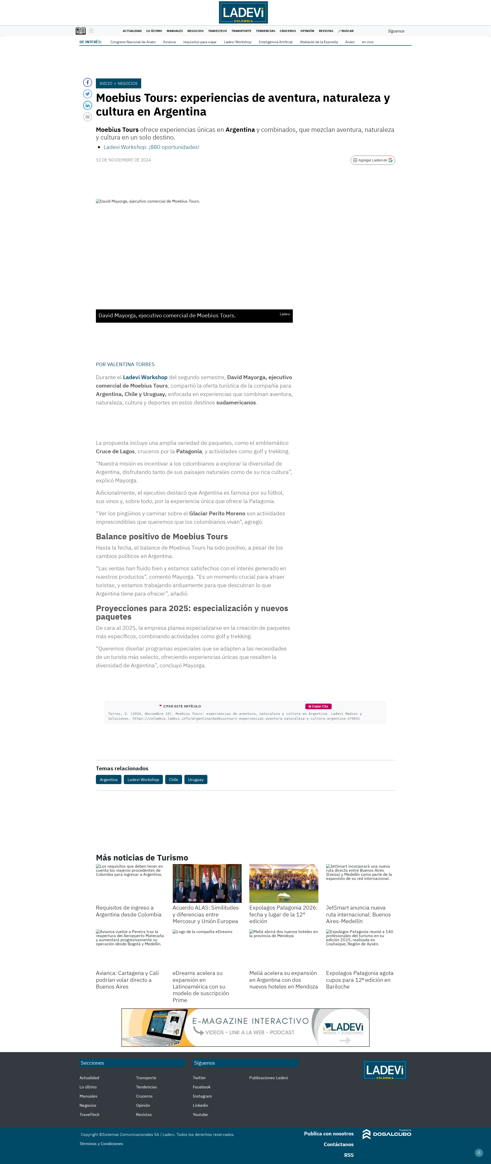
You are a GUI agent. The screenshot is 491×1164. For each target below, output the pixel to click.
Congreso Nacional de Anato (133, 42)
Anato (350, 42)
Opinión (307, 31)
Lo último (154, 31)
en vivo (368, 42)
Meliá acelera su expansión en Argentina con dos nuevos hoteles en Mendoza (283, 979)
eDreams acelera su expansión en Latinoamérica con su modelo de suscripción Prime (201, 986)
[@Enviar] (87, 116)
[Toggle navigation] (90, 30)
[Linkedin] (87, 105)
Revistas (326, 31)
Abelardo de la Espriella (319, 42)
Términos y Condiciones (101, 1143)
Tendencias (265, 31)
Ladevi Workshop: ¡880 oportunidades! (151, 146)
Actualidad (132, 31)
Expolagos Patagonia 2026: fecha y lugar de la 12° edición (283, 914)
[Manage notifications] (479, 1153)
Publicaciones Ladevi (268, 1077)
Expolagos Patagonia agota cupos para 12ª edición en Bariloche (360, 979)
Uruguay (196, 779)
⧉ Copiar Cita (318, 706)
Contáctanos (339, 1144)
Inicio (105, 83)
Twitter (199, 1077)
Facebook (201, 1086)
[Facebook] (87, 82)
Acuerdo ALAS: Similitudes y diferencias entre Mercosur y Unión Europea (206, 914)
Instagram (202, 1096)
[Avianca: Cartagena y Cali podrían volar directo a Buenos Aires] (130, 948)
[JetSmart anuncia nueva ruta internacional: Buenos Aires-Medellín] (360, 883)
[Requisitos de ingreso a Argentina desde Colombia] (130, 883)
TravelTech (217, 31)
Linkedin (200, 1105)
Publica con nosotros (329, 1133)
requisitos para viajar (200, 42)
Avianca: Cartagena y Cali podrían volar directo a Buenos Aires (127, 979)
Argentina (109, 779)
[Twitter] (87, 93)
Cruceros (288, 31)
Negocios (195, 31)
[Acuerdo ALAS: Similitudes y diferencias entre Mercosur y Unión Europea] (207, 883)
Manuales (175, 31)
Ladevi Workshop (237, 42)
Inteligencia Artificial (276, 42)
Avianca (169, 42)
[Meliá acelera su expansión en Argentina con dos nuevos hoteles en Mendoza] (283, 948)
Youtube (200, 1114)
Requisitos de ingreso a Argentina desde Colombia (129, 911)
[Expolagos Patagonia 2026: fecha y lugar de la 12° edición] (283, 883)
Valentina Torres (131, 364)
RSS (349, 1154)
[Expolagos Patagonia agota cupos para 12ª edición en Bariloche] (360, 948)
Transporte (241, 31)
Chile (173, 779)
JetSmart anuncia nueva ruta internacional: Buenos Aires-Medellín (358, 914)
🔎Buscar (346, 31)
